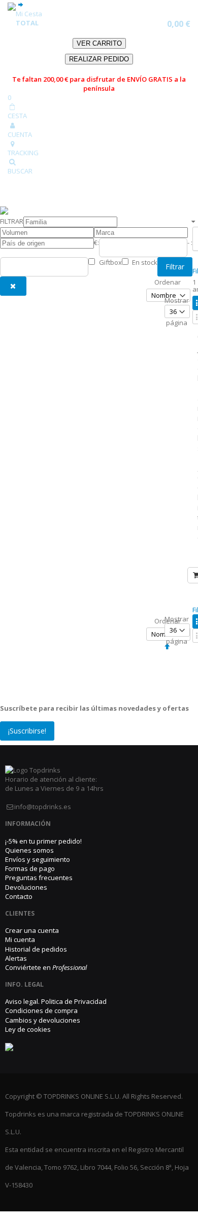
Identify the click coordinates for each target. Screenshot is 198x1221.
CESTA (17, 115)
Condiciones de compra (41, 1010)
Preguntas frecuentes (39, 877)
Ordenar (167, 282)
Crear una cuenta (32, 930)
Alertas (16, 958)
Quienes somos (29, 850)
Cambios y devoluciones (42, 1020)
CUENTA (20, 134)
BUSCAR (20, 171)
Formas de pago (30, 868)
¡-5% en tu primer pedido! (43, 841)
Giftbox (110, 262)
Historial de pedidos (36, 949)
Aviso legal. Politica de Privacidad (56, 1001)
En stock (144, 262)
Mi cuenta (20, 939)
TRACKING (23, 152)
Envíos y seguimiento (37, 859)
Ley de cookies (28, 1029)
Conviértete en (46, 967)
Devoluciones (26, 887)
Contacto (18, 896)
